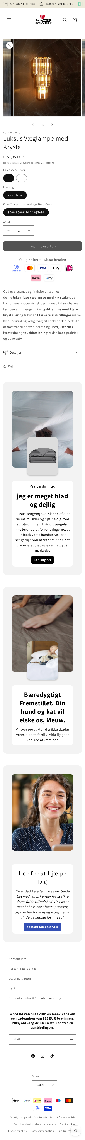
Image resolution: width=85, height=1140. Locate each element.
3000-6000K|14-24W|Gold (26, 212)
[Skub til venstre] (33, 124)
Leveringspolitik (17, 1130)
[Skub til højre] (52, 124)
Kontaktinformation (42, 1130)
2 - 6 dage (15, 195)
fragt (12, 988)
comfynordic (26, 1117)
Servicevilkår (67, 1124)
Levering (25, 162)
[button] (9, 20)
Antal (6, 222)
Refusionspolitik (65, 1117)
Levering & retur (20, 978)
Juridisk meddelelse (69, 1130)
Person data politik (22, 969)
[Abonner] (71, 1039)
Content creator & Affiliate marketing (35, 998)
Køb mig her (42, 560)
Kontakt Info (18, 959)
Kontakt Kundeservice (42, 927)
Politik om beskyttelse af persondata (35, 1124)
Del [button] (10, 366)
